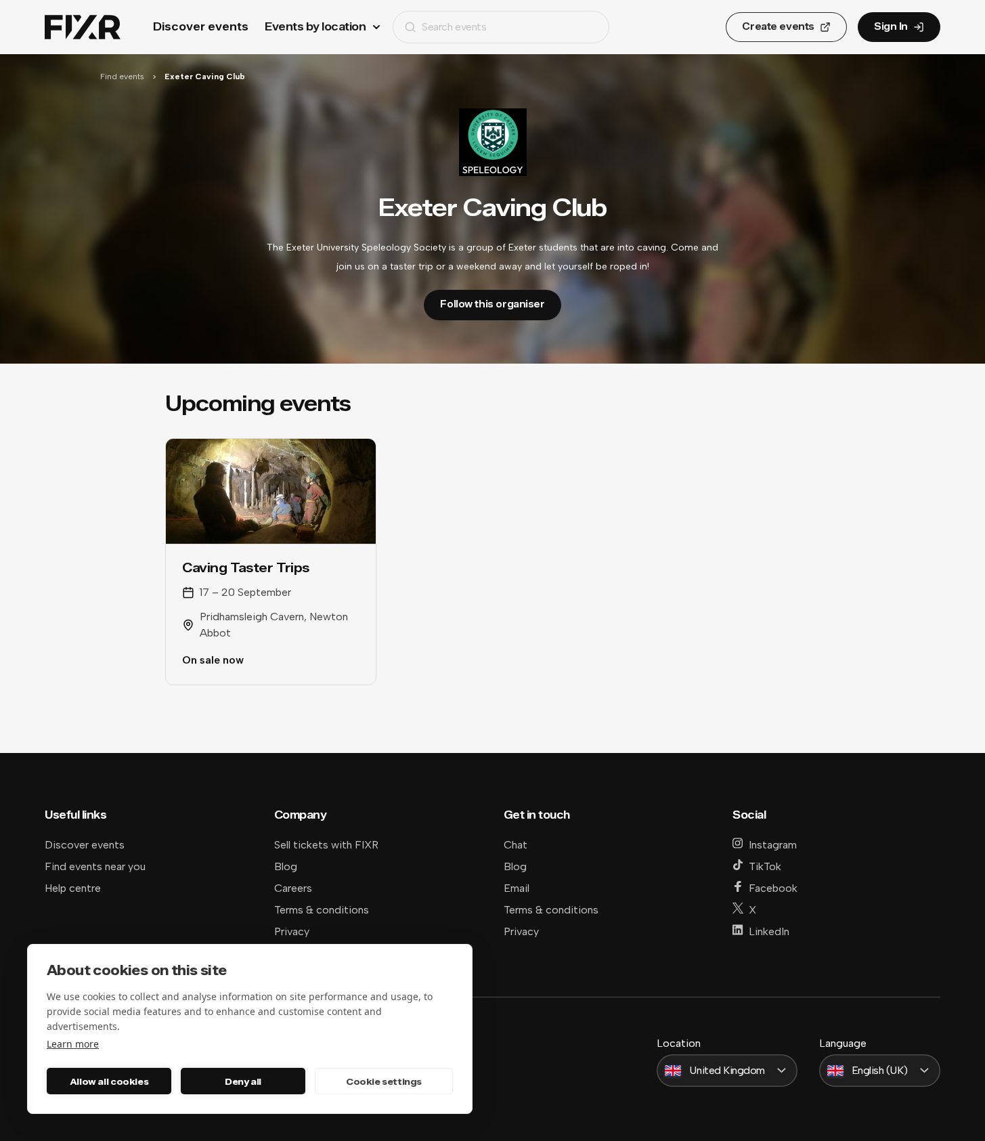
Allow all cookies (109, 1081)
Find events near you (95, 866)
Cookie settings (384, 1081)
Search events (454, 26)
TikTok (765, 866)
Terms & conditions (321, 909)
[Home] (83, 27)
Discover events (200, 26)
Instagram (773, 844)
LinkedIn (769, 931)
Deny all (243, 1081)
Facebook (773, 888)
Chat (515, 844)
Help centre (73, 888)
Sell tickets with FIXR (326, 844)
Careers (293, 888)
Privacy (291, 931)
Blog (285, 866)
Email (516, 888)
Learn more (73, 1043)
